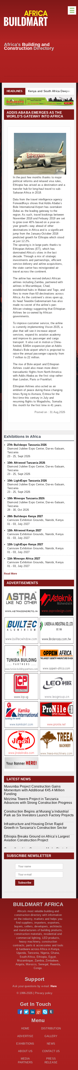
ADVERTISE (25, 1036)
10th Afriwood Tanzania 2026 (26, 462)
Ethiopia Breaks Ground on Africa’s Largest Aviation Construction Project (36, 838)
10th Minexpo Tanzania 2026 (26, 498)
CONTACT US (51, 1051)
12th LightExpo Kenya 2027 (25, 544)
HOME (25, 1028)
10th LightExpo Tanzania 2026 (27, 480)
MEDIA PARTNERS (25, 1060)
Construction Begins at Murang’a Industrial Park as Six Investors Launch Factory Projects (39, 813)
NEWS (51, 1043)
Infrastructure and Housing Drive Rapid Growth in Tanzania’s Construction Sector (35, 825)
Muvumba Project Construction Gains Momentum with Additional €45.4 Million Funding (34, 790)
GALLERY (51, 1036)
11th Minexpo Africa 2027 (23, 558)
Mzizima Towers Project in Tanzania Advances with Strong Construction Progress (38, 800)
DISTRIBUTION (51, 1028)
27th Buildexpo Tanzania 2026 (27, 444)
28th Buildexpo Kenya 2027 (25, 516)
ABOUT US (25, 1051)
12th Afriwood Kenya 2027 (24, 530)
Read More (10, 573)
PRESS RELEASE (51, 1060)
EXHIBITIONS (25, 1043)
